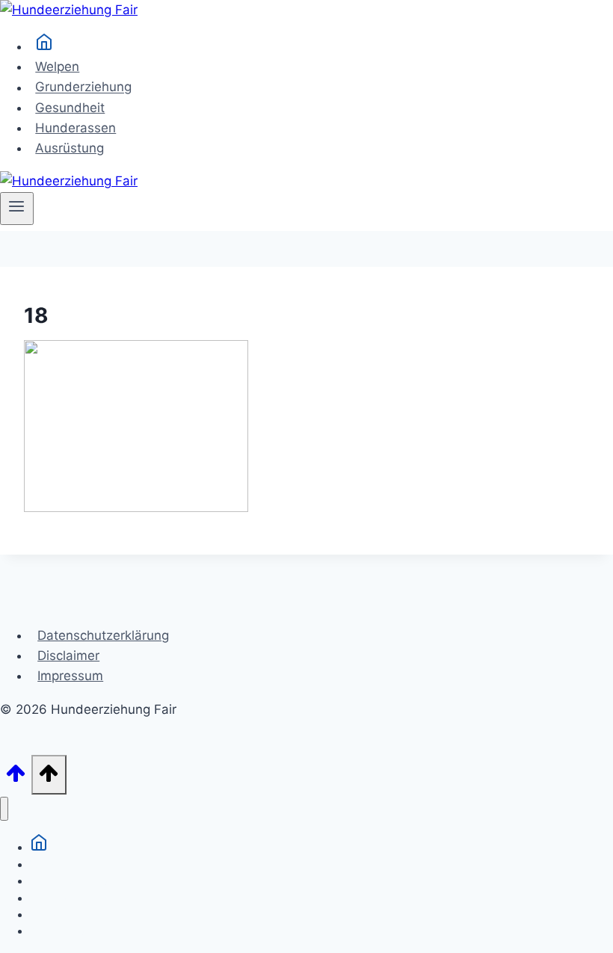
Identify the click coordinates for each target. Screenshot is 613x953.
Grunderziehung (83, 87)
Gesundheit (70, 107)
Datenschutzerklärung (103, 635)
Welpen (57, 66)
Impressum (70, 675)
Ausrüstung (69, 148)
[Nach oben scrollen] (15, 777)
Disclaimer (68, 655)
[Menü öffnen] (17, 208)
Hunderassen (75, 127)
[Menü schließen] (4, 809)
